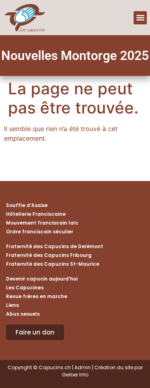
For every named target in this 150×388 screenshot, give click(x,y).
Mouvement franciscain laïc (42, 222)
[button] (140, 17)
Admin (82, 367)
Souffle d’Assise (27, 205)
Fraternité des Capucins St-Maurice (52, 264)
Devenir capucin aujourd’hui (42, 278)
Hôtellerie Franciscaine (36, 214)
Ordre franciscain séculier (39, 231)
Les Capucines (25, 287)
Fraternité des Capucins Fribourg (49, 255)
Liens (12, 305)
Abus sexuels (23, 313)
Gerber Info (75, 374)
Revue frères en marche (36, 296)
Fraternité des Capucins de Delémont (54, 246)
